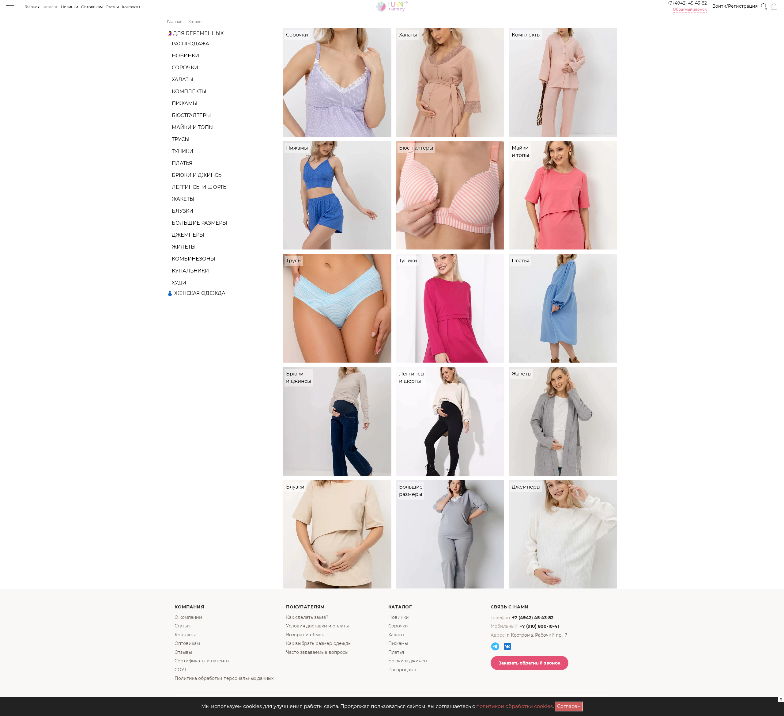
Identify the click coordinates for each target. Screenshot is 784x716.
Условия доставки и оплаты (317, 625)
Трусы (181, 139)
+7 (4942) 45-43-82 (687, 3)
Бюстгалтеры (191, 115)
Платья (182, 163)
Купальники (190, 271)
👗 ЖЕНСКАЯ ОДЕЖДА (196, 293)
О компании (188, 617)
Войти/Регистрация (735, 6)
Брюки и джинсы (197, 175)
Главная (32, 7)
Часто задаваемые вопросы (317, 652)
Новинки (69, 7)
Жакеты (183, 199)
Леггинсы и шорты (200, 187)
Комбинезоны (193, 259)
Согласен (570, 705)
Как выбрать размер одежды (319, 643)
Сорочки (185, 67)
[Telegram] (495, 646)
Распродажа (190, 44)
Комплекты (189, 91)
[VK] (507, 646)
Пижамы (185, 103)
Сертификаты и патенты (202, 660)
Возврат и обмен (305, 634)
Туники (182, 151)
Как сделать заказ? (307, 617)
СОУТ (181, 669)
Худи (179, 283)
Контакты (131, 7)
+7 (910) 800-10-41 (539, 626)
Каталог (50, 7)
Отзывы (183, 652)
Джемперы (188, 235)
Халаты (182, 79)
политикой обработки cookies (514, 706)
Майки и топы (193, 127)
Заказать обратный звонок (529, 663)
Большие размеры (199, 223)
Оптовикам (92, 7)
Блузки (182, 211)
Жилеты (184, 247)
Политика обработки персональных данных (224, 678)
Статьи (112, 7)
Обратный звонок (690, 9)
